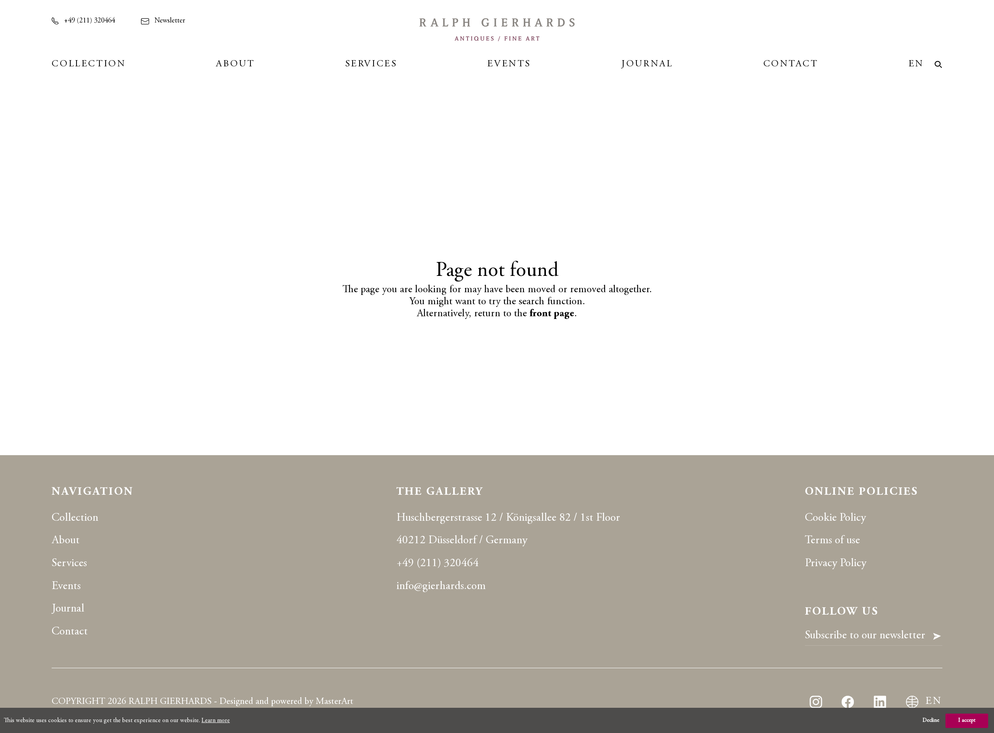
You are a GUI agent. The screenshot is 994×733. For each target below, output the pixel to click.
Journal (647, 64)
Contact (790, 64)
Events (509, 64)
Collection (89, 64)
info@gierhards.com (441, 586)
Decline (931, 720)
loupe (938, 64)
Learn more (216, 720)
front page (552, 314)
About (235, 64)
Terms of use (832, 540)
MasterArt (334, 702)
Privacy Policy (835, 563)
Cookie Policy (835, 518)
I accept (966, 720)
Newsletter (170, 20)
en (916, 64)
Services (371, 64)
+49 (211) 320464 (89, 20)
